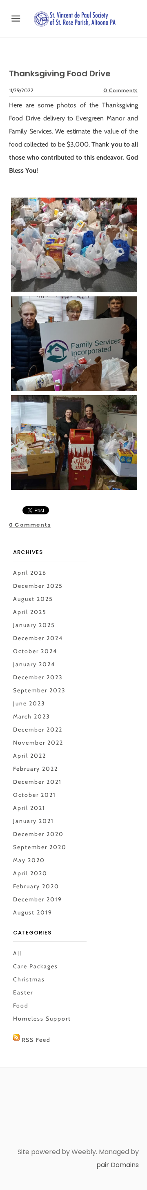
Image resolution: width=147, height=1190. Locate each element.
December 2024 (38, 638)
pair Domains (117, 1165)
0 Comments (120, 90)
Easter (23, 992)
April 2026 (30, 572)
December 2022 (37, 729)
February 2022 (35, 768)
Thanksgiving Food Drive (60, 73)
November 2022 (38, 742)
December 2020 (38, 834)
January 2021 (33, 821)
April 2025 (30, 612)
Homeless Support (42, 1018)
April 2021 (29, 808)
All (17, 953)
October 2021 (34, 795)
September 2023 (39, 690)
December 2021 (37, 781)
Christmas (29, 979)
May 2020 (29, 860)
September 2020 (40, 847)
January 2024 (34, 664)
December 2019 (37, 899)
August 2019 (32, 912)
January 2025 (34, 625)
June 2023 (29, 703)
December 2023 (38, 677)
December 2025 (38, 585)
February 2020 (36, 886)
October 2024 (35, 651)
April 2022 (29, 755)
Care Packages (35, 966)
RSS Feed (36, 1039)
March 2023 (31, 716)
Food (21, 1005)
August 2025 (33, 599)
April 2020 (30, 873)
